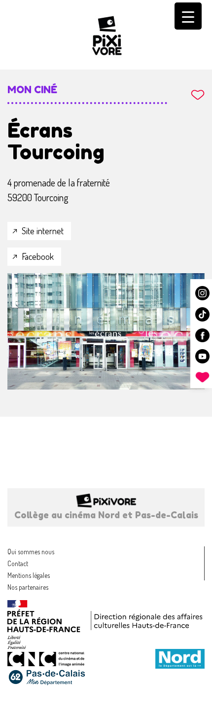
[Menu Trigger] (188, 16)
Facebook (38, 256)
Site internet (43, 230)
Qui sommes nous (30, 551)
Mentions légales (28, 575)
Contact (17, 563)
